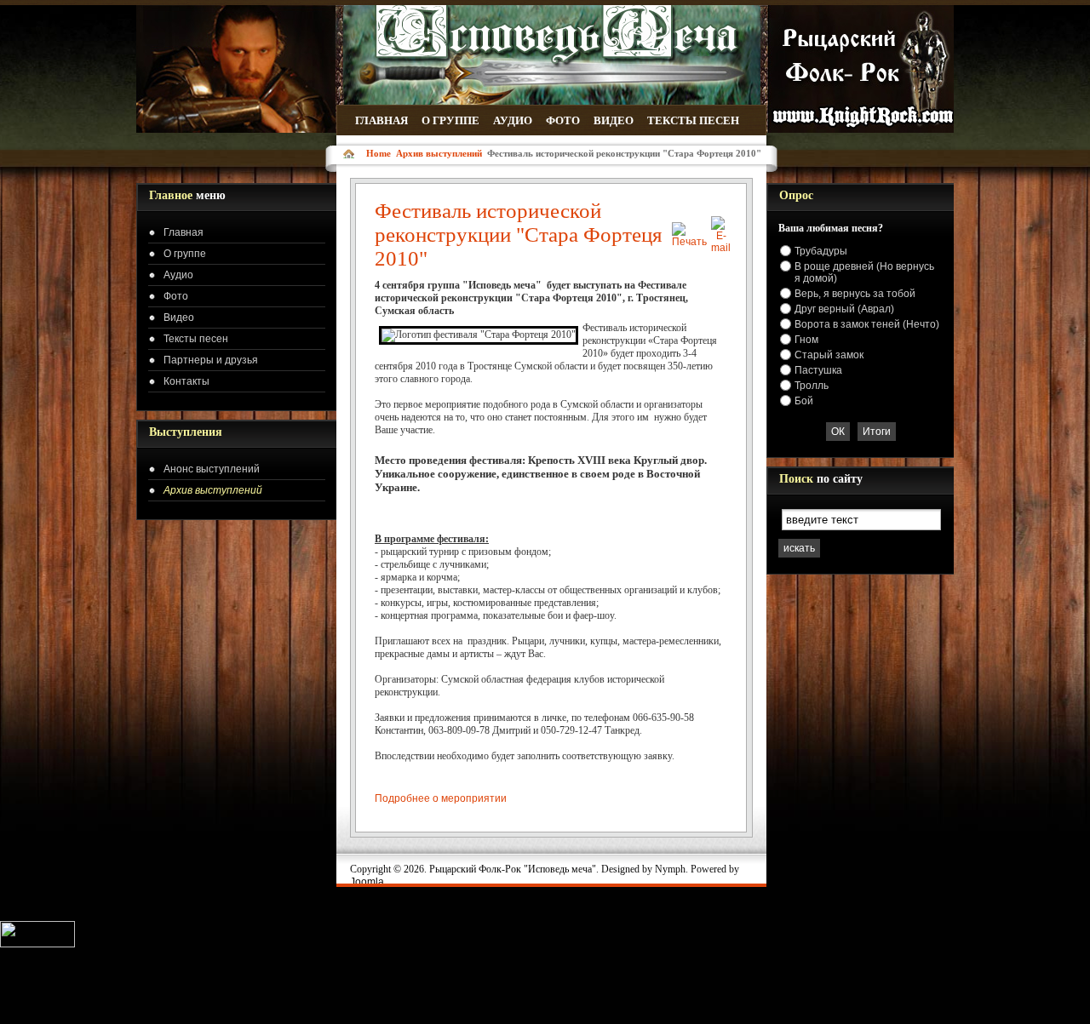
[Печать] (689, 242)
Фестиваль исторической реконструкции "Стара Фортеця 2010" (519, 234)
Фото (563, 120)
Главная (381, 120)
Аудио (512, 120)
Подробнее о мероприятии (441, 798)
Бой (804, 401)
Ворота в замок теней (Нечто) (867, 324)
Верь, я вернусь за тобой (855, 294)
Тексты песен (693, 120)
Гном (806, 340)
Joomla (367, 882)
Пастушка (818, 370)
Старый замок (829, 355)
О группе (450, 120)
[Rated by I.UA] (37, 942)
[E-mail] (721, 248)
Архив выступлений (439, 153)
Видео (614, 120)
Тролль (812, 386)
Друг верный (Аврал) (844, 309)
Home (378, 153)
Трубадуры (821, 251)
